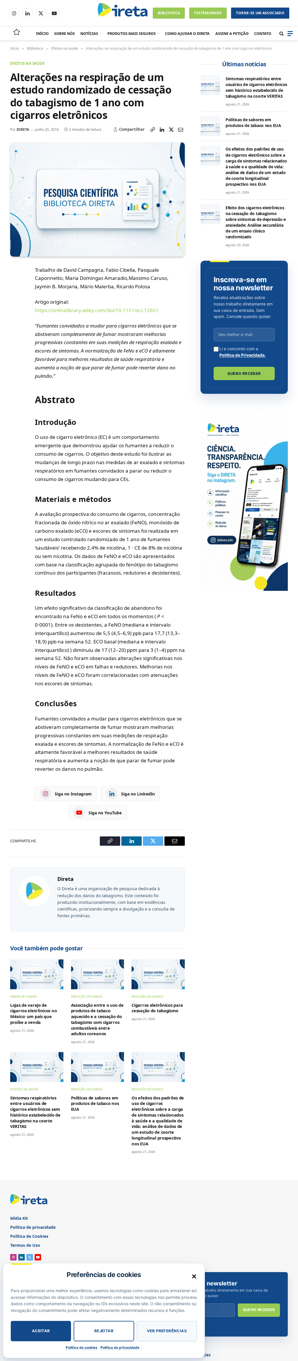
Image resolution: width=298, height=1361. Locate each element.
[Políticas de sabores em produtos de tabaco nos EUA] (97, 1067)
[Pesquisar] (281, 33)
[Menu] (290, 33)
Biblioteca (169, 12)
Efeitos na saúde (27, 63)
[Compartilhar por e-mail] (180, 129)
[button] (194, 1276)
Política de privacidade (119, 1347)
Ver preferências (167, 1330)
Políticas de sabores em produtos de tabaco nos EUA (95, 1103)
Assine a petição (232, 33)
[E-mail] (15, 324)
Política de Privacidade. (242, 355)
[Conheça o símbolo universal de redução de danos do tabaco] (16, 32)
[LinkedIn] (15, 298)
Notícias (89, 33)
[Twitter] (15, 311)
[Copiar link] (152, 129)
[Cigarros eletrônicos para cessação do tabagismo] (158, 974)
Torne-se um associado (260, 12)
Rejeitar (103, 1330)
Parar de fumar (23, 996)
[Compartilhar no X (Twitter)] (171, 129)
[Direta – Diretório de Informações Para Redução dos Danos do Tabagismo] (123, 13)
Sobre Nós (64, 33)
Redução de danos (86, 996)
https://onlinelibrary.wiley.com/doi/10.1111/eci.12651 (97, 310)
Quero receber (244, 373)
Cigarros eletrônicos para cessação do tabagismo (157, 1008)
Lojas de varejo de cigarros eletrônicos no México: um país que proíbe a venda (33, 1013)
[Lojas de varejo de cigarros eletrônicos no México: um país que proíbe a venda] (36, 974)
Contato (262, 33)
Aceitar (41, 1330)
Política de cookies (81, 1347)
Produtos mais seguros (131, 33)
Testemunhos (208, 12)
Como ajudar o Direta (187, 33)
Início (42, 33)
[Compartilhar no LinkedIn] (161, 129)
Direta (23, 129)
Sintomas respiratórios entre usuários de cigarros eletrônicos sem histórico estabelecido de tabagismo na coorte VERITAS (35, 1112)
